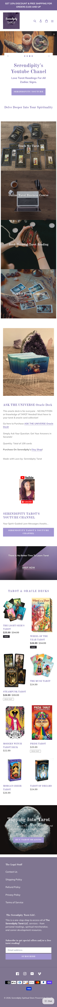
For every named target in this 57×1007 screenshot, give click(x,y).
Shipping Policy (14, 875)
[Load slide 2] (27, 56)
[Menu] (52, 21)
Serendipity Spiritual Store (23, 994)
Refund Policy (13, 883)
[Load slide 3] (29, 56)
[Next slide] (49, 56)
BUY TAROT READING (28, 836)
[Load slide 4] (32, 56)
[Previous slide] (8, 56)
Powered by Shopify (44, 994)
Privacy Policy (13, 890)
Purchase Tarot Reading (28, 88)
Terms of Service (14, 898)
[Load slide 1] (24, 56)
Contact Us (11, 867)
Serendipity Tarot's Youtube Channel (28, 528)
